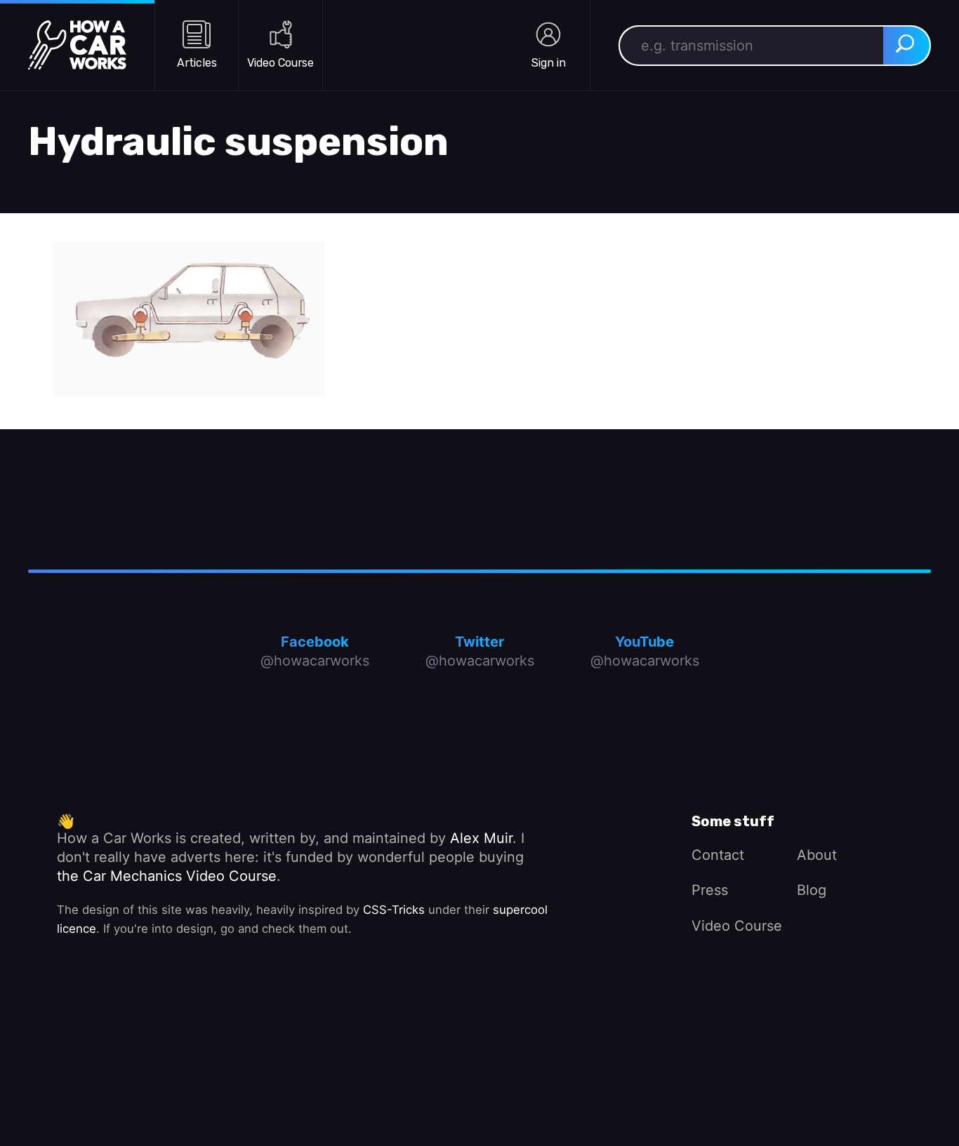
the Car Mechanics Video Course (167, 876)
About (817, 855)
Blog (811, 890)
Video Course (737, 925)
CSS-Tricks (394, 910)
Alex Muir (481, 838)
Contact (718, 855)
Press (710, 890)
